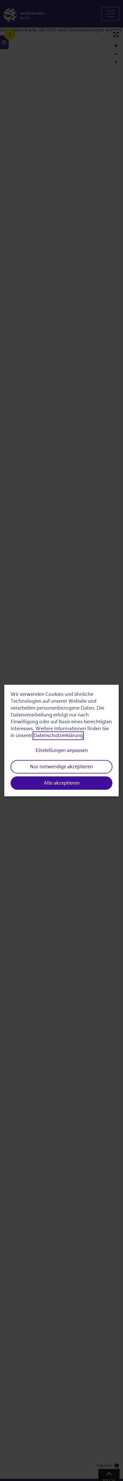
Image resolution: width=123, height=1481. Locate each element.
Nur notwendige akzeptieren (61, 767)
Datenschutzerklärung (58, 735)
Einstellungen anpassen (61, 751)
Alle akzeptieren (62, 783)
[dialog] (61, 740)
